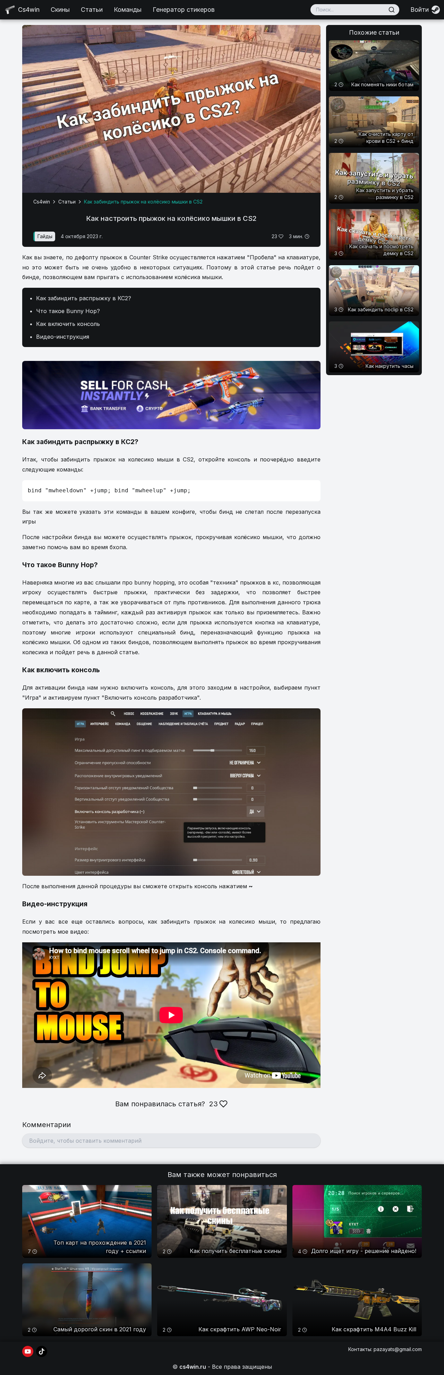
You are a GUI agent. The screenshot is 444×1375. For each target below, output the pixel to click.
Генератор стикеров (184, 9)
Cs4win (41, 202)
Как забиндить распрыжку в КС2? (83, 298)
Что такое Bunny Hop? (68, 311)
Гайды (44, 236)
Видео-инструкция (62, 336)
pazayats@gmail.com (398, 1349)
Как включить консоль (68, 323)
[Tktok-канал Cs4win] (41, 1351)
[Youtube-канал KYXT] (27, 1351)
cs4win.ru (192, 1366)
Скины (60, 9)
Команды (128, 9)
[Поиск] (391, 9)
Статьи (92, 9)
